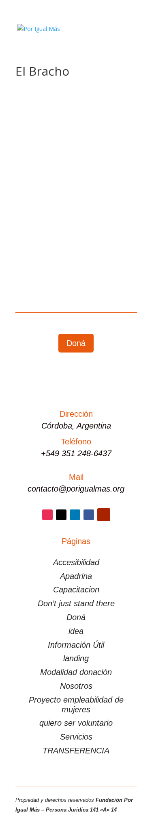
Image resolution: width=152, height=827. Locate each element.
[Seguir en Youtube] (103, 514)
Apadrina (76, 576)
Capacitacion (76, 589)
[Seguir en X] (61, 514)
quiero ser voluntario (76, 722)
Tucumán (101, 189)
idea (76, 631)
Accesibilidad (76, 562)
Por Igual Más (52, 179)
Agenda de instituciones (55, 189)
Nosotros (76, 685)
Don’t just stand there (76, 603)
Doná (76, 343)
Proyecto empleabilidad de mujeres (76, 704)
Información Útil (76, 644)
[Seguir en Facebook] (88, 514)
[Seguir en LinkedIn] (75, 514)
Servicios (76, 736)
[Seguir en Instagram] (47, 514)
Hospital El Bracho (51, 171)
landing (76, 658)
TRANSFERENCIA (76, 750)
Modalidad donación (76, 672)
